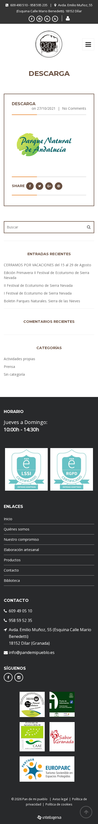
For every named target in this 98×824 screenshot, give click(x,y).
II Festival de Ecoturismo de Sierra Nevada (38, 285)
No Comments (74, 108)
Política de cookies (58, 804)
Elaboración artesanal (21, 549)
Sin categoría (14, 374)
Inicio (8, 518)
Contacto (11, 570)
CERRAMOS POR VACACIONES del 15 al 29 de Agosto (47, 264)
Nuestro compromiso (21, 539)
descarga (23, 103)
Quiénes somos (16, 529)
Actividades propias (19, 358)
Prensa (9, 366)
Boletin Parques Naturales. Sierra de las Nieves (42, 301)
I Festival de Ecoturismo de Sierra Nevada (38, 293)
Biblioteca (12, 580)
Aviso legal (60, 799)
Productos (12, 560)
